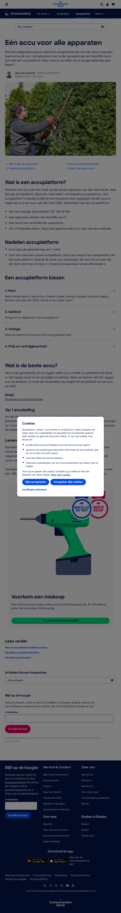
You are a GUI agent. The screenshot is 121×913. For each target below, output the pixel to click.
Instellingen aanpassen (34, 489)
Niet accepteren (35, 482)
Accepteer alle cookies (68, 482)
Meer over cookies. (61, 474)
